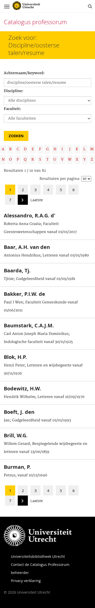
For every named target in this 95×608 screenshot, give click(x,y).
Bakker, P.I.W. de (24, 294)
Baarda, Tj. (17, 270)
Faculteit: (12, 109)
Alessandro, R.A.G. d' (29, 215)
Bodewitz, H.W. (22, 388)
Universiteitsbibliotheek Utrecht (38, 556)
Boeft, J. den (19, 412)
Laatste (36, 199)
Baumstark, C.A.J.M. (29, 325)
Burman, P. (17, 467)
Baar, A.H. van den (27, 247)
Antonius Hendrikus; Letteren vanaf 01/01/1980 (46, 255)
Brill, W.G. (16, 435)
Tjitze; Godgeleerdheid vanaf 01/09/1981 (39, 279)
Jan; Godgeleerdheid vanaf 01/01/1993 (37, 420)
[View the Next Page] (22, 201)
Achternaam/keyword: (24, 73)
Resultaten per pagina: (60, 179)
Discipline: (13, 91)
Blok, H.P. (15, 357)
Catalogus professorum (35, 22)
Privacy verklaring (26, 580)
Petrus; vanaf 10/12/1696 (25, 475)
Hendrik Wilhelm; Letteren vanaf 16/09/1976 (44, 397)
